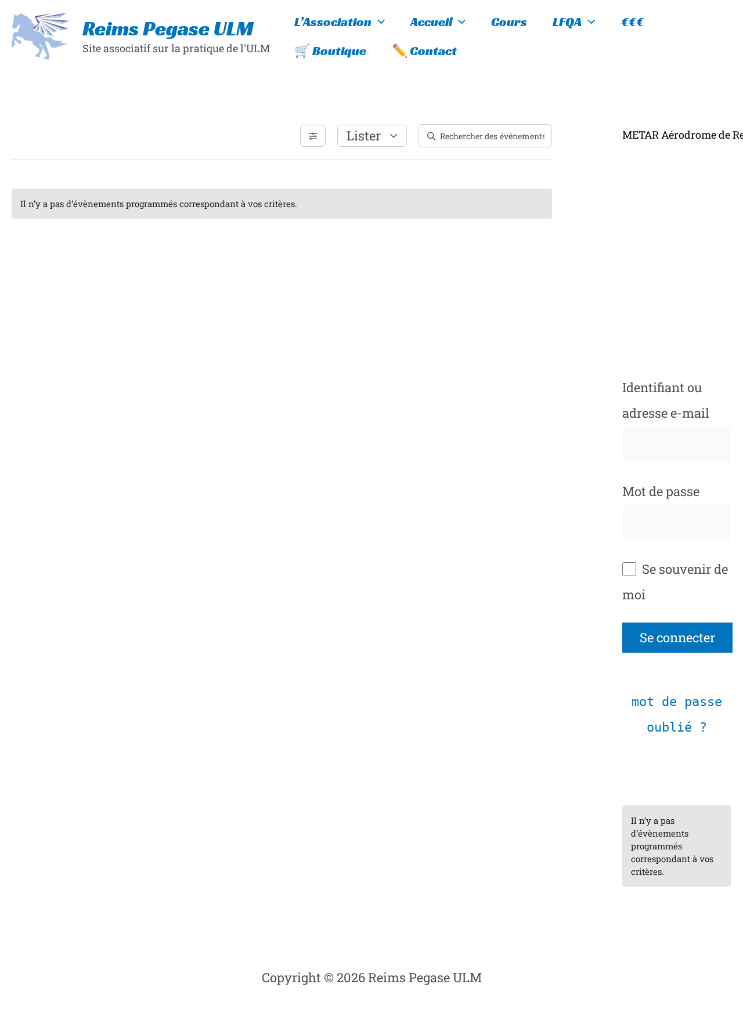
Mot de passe (660, 491)
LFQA (567, 22)
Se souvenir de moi (675, 581)
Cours (509, 22)
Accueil (431, 22)
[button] (378, 22)
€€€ (632, 22)
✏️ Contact (424, 51)
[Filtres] (313, 136)
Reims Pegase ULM (168, 28)
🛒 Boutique (330, 51)
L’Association (333, 22)
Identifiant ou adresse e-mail (665, 400)
